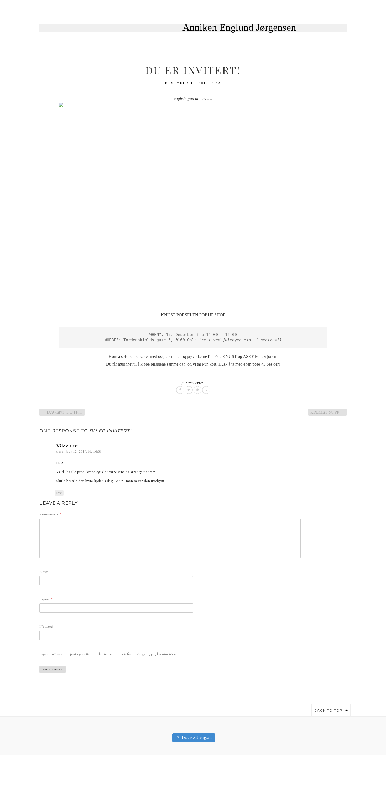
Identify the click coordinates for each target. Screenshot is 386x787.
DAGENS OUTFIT (61, 412)
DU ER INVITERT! (193, 70)
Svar (59, 493)
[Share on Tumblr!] (206, 390)
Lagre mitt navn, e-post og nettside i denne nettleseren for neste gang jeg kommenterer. (109, 654)
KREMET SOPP (327, 412)
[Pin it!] (197, 390)
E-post (46, 599)
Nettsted (46, 626)
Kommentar (50, 514)
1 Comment (194, 383)
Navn (45, 571)
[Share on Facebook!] (180, 390)
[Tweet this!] (189, 390)
